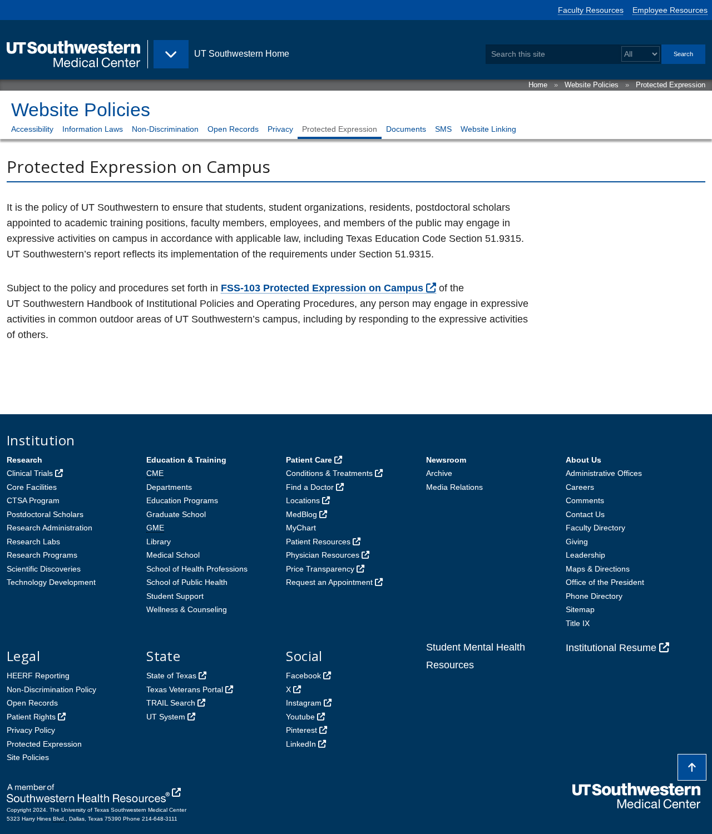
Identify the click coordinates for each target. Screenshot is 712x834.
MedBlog (301, 514)
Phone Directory (594, 596)
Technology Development (51, 582)
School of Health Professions (197, 568)
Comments (585, 500)
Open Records (233, 129)
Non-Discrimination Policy (51, 689)
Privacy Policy (31, 730)
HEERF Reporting (38, 675)
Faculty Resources (591, 10)
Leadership (585, 554)
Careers (580, 487)
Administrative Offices (604, 473)
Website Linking (488, 129)
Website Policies (592, 85)
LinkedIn (301, 743)
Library (158, 541)
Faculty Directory (595, 527)
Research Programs (42, 554)
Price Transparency (320, 568)
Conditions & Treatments (329, 473)
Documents (406, 129)
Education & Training (186, 459)
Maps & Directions (598, 568)
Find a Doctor (310, 487)
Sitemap (580, 609)
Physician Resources (322, 554)
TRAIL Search (170, 702)
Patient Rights (31, 716)
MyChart (301, 527)
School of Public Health (187, 582)
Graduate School (176, 514)
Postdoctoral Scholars (45, 514)
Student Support (175, 596)
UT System (165, 716)
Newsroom (446, 459)
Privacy (280, 129)
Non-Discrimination (165, 129)
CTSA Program (33, 500)
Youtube (300, 716)
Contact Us (585, 514)
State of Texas (171, 675)
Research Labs (33, 541)
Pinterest (301, 730)
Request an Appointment (329, 582)
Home (537, 85)
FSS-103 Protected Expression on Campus (322, 288)
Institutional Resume (611, 647)
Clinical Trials (30, 473)
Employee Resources (670, 10)
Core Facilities (32, 487)
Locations (303, 500)
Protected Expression (670, 85)
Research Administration (49, 527)
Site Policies (28, 757)
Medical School (173, 554)
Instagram (304, 702)
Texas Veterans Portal (184, 689)
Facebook (303, 675)
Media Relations (454, 487)
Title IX (578, 623)
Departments (169, 487)
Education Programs (182, 500)
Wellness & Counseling (186, 609)
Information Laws (92, 129)
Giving (577, 541)
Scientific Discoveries (44, 568)
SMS (443, 129)
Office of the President (605, 582)
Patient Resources (318, 541)
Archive (439, 473)
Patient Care (309, 459)
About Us (583, 459)
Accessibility (32, 129)
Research (24, 459)
